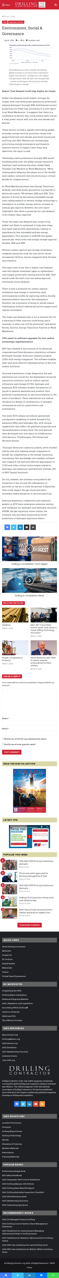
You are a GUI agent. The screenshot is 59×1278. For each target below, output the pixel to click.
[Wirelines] (15, 615)
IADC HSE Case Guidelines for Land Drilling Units (25, 1245)
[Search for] (55, 6)
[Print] (33, 527)
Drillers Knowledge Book (13, 1171)
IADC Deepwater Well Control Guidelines (21, 1179)
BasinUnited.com (10, 1035)
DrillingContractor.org (15, 1263)
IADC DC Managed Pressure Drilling (18, 1219)
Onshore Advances (11, 1012)
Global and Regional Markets (15, 999)
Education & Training (12, 1144)
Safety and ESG (9, 1016)
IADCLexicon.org (10, 1043)
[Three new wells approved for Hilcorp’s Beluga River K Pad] (9, 877)
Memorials (7, 968)
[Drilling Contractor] (29, 5)
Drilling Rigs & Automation (14, 995)
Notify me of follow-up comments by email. (25, 739)
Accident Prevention (11, 1123)
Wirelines (6, 625)
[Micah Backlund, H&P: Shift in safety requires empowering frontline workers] (44, 647)
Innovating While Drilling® (15, 1007)
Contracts (6, 1127)
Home (7, 16)
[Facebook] (7, 527)
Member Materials (10, 1148)
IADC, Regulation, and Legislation (17, 1003)
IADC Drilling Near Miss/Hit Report (18, 1188)
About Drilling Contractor (13, 946)
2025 (13, 16)
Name (5, 718)
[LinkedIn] (20, 527)
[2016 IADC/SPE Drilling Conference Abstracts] (9, 889)
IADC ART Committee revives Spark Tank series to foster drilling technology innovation (44, 629)
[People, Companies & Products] (15, 647)
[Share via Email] (26, 527)
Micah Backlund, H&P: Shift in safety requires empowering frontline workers (43, 661)
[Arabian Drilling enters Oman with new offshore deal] (9, 901)
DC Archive (7, 959)
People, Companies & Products (12, 659)
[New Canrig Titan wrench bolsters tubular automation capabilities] (9, 913)
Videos (5, 972)
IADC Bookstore (9, 1047)
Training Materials (10, 1156)
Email (5, 728)
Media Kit (6, 951)
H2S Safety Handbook (12, 1175)
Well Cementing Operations (15, 1205)
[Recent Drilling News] (29, 812)
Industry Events (9, 1056)
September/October (16, 22)
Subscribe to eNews (29, 925)
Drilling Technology (11, 1135)
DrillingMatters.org (11, 1039)
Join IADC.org (8, 1060)
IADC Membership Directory (15, 1051)
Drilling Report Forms (12, 1131)
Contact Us (7, 955)
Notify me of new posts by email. (20, 744)
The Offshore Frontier (12, 1020)
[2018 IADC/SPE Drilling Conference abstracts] (9, 865)
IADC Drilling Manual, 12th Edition (18, 1184)
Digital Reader (8, 963)
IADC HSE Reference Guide (14, 1196)
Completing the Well (11, 990)
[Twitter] (13, 527)
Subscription (8, 1152)
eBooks (5, 1140)
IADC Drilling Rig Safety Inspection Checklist (23, 1192)
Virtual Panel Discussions (14, 976)
